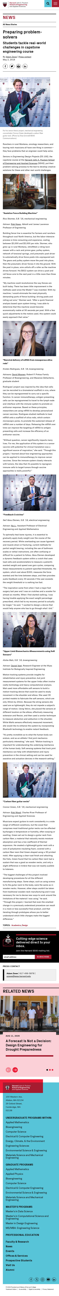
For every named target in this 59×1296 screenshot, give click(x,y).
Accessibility (22, 1289)
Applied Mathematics (17, 1122)
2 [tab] (50, 1070)
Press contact (25, 56)
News (9, 1246)
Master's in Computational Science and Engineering (27, 1217)
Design (25, 925)
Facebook (31, 1279)
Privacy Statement (48, 1289)
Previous (8, 1069)
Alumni (10, 1269)
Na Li (13, 525)
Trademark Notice (11, 1289)
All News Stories (10, 24)
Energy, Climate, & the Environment (25, 1141)
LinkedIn (54, 1279)
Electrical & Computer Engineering (24, 1136)
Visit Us (10, 1265)
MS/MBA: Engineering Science (22, 1228)
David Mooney (18, 374)
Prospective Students (19, 1260)
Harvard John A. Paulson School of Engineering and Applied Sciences (23, 1087)
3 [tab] (52, 1070)
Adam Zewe (11, 56)
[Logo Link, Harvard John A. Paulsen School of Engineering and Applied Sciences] (15, 4)
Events (10, 1251)
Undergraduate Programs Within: (29, 1117)
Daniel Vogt (16, 665)
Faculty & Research (17, 1241)
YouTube (48, 1279)
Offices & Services (17, 1255)
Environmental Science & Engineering (26, 1150)
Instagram (42, 1279)
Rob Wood (16, 812)
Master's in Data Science (19, 1211)
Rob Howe (16, 224)
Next (15, 1069)
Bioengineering (14, 1127)
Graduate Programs (19, 1164)
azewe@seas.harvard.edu (19, 976)
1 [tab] (47, 1070)
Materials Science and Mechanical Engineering (24, 1156)
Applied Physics (14, 1174)
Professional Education (22, 1235)
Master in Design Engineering (22, 1223)
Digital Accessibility (34, 1289)
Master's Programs (19, 1206)
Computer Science (16, 1131)
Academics (16, 925)
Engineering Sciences (17, 1145)
